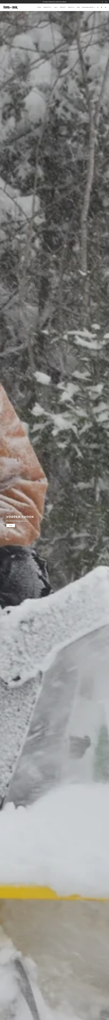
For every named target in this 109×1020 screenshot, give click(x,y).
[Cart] (106, 7)
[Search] (98, 7)
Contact (62, 7)
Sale (55, 7)
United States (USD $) (88, 7)
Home (39, 7)
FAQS (78, 7)
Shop (10, 525)
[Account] (102, 7)
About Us (71, 7)
